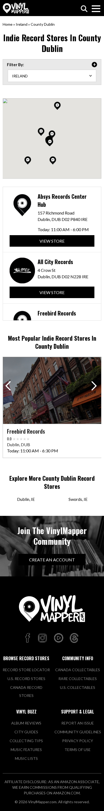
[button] (53, 160)
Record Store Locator (26, 669)
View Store (52, 240)
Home (8, 24)
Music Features (26, 749)
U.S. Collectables (77, 687)
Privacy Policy (77, 740)
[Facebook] (28, 638)
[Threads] (74, 638)
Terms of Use (78, 749)
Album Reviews (26, 723)
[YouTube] (58, 638)
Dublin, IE (26, 499)
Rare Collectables (77, 678)
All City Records (55, 262)
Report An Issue (77, 723)
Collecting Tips (26, 740)
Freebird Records (57, 313)
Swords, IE (78, 499)
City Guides (26, 732)
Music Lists (26, 758)
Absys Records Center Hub (62, 200)
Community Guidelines (77, 732)
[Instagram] (42, 638)
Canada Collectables (77, 669)
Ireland (21, 24)
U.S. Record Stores (26, 678)
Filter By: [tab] (15, 64)
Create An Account (52, 559)
